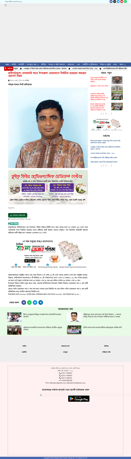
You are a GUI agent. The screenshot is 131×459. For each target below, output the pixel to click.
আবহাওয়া (70, 64)
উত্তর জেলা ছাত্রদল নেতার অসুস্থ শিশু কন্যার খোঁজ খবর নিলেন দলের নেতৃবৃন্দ (105, 142)
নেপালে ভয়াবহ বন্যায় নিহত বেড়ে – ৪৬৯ (75, 68)
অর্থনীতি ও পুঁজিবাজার (90, 64)
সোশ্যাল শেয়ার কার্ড (18, 215)
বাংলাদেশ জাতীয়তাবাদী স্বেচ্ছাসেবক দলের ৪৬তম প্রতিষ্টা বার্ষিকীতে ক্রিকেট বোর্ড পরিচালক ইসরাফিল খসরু (99, 97)
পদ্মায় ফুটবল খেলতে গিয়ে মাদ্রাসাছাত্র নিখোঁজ (103, 162)
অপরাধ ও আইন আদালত (56, 64)
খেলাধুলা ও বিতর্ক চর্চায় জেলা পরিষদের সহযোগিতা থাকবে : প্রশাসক (35, 68)
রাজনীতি (21, 64)
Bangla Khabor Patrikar (60, 458)
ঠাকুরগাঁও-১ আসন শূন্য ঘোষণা (99, 86)
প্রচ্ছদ (7, 64)
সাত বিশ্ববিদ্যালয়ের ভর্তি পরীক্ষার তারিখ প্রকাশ (108, 68)
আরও (121, 64)
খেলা (78, 64)
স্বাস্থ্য (115, 64)
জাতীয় (14, 64)
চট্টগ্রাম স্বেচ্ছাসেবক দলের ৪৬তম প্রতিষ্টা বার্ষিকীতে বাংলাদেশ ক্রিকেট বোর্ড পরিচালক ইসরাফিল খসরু (97, 107)
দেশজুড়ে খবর (31, 64)
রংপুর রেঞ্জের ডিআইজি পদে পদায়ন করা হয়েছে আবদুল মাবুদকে (98, 79)
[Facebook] (111, 1)
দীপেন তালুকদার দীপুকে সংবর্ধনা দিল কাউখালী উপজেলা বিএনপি (42, 315)
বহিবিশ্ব (43, 64)
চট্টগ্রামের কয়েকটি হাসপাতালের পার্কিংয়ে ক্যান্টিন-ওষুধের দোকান (42, 328)
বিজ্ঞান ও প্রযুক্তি (105, 64)
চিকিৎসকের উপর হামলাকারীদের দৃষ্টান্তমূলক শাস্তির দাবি (102, 327)
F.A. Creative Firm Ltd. (81, 458)
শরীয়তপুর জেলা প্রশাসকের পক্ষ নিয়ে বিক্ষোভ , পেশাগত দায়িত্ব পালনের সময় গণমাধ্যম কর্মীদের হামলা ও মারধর (102, 315)
